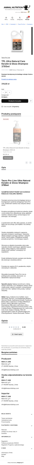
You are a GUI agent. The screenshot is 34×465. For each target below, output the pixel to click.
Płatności (4, 429)
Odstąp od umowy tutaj (8, 431)
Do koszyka (8, 158)
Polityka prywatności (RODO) (10, 443)
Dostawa (4, 433)
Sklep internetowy (15, 462)
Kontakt (3, 454)
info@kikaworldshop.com (10, 370)
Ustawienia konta (6, 420)
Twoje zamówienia (6, 418)
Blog (2, 456)
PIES (7, 24)
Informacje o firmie (6, 452)
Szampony (30, 24)
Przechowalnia (5, 422)
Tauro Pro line (21, 24)
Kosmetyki (13, 24)
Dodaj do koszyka (15, 101)
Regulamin (4, 441)
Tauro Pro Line (5, 57)
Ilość (2, 89)
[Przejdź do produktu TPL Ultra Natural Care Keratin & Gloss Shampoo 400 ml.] (17, 132)
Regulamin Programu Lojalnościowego (12, 445)
